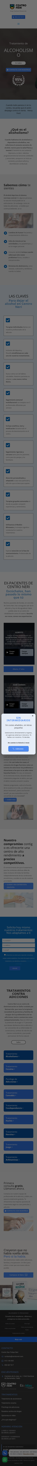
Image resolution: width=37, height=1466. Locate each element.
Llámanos (19, 749)
